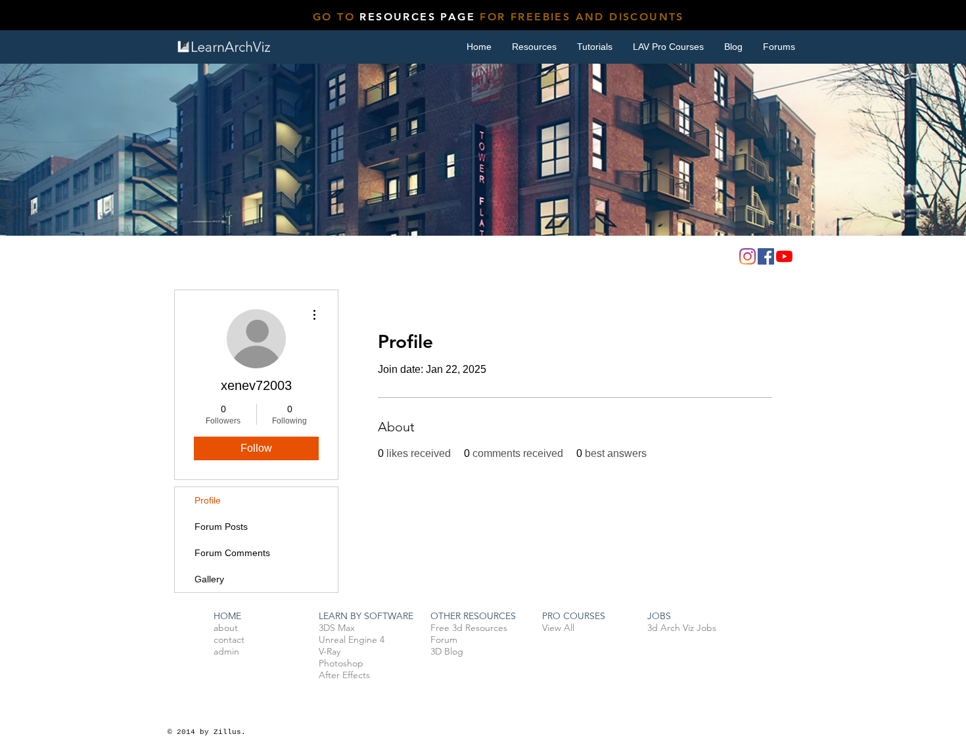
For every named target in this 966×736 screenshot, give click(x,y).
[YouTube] (784, 256)
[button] (594, 47)
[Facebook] (766, 256)
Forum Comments (232, 553)
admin (226, 651)
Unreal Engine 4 (351, 639)
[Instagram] (747, 256)
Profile (208, 500)
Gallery (209, 579)
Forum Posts (221, 526)
